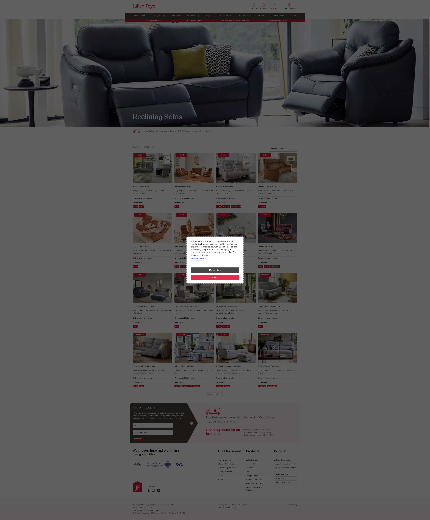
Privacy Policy (197, 258)
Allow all (215, 277)
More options (215, 270)
